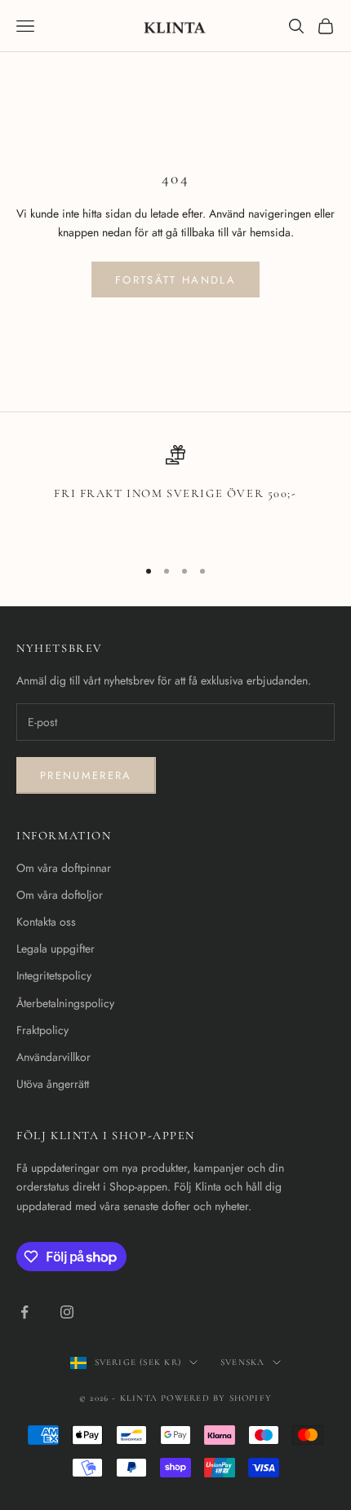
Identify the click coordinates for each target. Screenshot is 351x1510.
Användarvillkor (53, 1057)
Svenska (242, 1362)
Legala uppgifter (55, 948)
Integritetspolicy (53, 975)
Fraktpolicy (42, 1030)
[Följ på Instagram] (67, 1312)
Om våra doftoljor (59, 895)
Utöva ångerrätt (52, 1084)
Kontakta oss (46, 921)
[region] (175, 494)
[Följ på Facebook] (24, 1312)
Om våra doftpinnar (63, 868)
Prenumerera (86, 775)
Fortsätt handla (175, 280)
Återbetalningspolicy (65, 1003)
